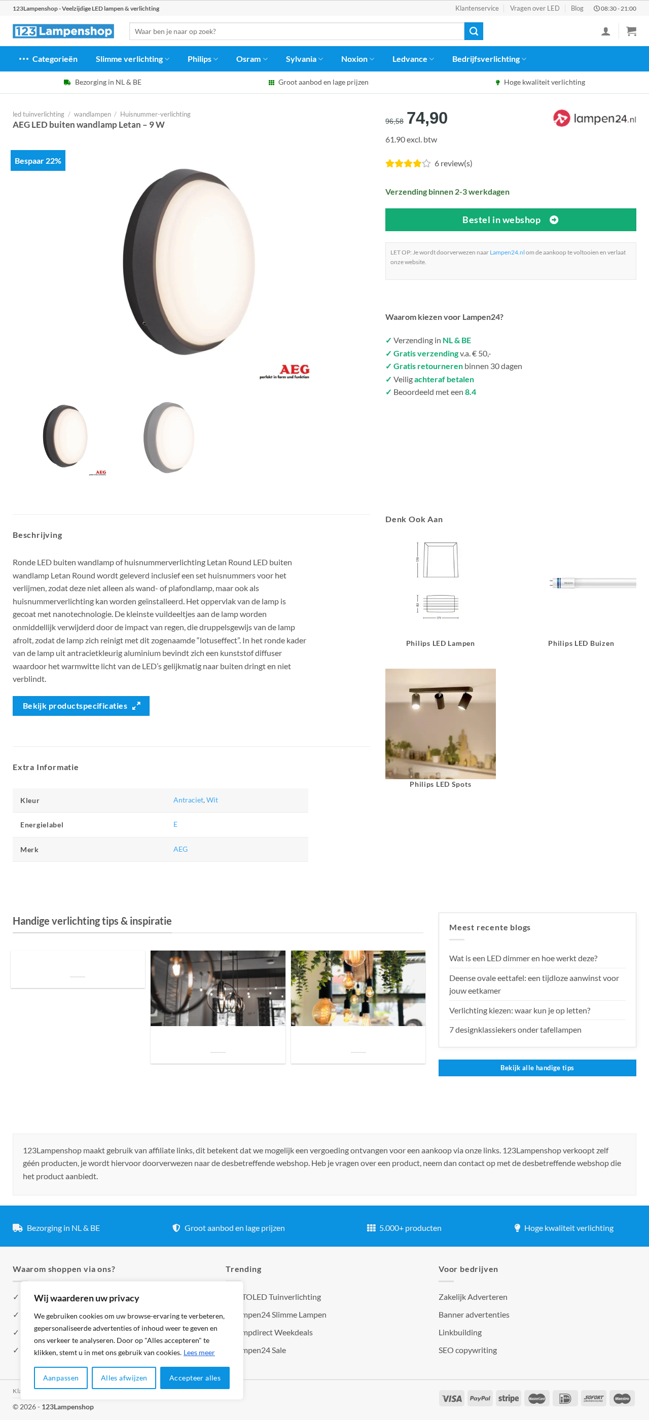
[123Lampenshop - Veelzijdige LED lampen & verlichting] (63, 31)
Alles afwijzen (124, 1377)
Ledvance (409, 58)
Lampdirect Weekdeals (273, 1332)
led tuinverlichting (38, 114)
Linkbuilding (460, 1332)
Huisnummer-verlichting (155, 114)
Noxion (354, 58)
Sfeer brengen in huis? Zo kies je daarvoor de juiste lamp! (218, 1039)
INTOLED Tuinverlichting (277, 1296)
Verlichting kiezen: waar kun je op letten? (519, 1010)
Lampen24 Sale (259, 1350)
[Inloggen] (606, 31)
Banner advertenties (474, 1314)
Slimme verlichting (129, 58)
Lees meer (199, 1352)
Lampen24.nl (507, 252)
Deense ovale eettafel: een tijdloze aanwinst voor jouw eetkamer (534, 984)
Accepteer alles (195, 1377)
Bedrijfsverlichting (486, 58)
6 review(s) (454, 163)
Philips (199, 58)
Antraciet (188, 799)
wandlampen (92, 114)
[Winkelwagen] (631, 31)
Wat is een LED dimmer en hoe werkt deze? (523, 958)
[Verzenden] (473, 31)
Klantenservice (477, 8)
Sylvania (301, 58)
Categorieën (55, 58)
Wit (212, 799)
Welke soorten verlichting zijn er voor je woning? (358, 1039)
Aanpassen (61, 1377)
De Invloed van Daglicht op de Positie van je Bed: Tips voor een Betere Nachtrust (77, 964)
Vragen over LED (535, 8)
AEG (180, 849)
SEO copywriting (468, 1350)
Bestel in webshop (501, 219)
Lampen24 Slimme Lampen (280, 1314)
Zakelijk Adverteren (473, 1296)
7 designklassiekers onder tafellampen (516, 1029)
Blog (577, 8)
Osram (248, 58)
